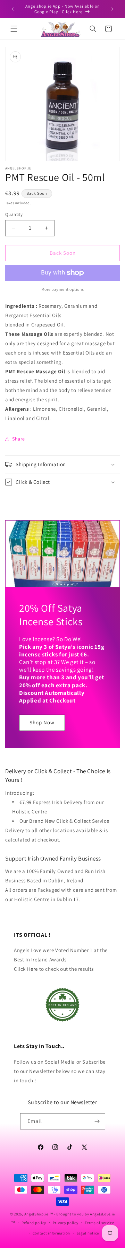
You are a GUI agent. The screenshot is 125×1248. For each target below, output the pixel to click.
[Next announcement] (112, 9)
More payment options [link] (62, 289)
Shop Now (42, 722)
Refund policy (34, 1222)
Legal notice (88, 1233)
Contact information (51, 1233)
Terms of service (99, 1222)
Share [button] (18, 439)
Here (32, 969)
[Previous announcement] (12, 9)
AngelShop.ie (36, 1214)
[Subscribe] (97, 1121)
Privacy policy (65, 1222)
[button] (14, 28)
